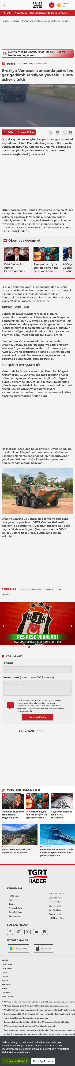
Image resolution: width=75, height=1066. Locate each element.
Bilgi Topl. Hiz (55, 906)
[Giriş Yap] (52, 5)
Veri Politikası (55, 910)
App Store (45, 948)
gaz (68, 220)
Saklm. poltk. (14, 916)
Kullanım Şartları (56, 894)
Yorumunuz (28, 677)
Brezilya (19, 217)
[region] (37, 1051)
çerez (60, 1042)
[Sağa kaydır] (69, 260)
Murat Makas (27, 132)
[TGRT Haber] (37, 5)
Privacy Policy (55, 902)
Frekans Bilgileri (16, 908)
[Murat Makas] (4, 132)
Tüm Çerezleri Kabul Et (15, 1061)
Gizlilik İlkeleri (55, 898)
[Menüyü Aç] (9, 5)
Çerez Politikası (15, 912)
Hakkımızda (14, 896)
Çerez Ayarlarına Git (43, 1061)
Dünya (16, 21)
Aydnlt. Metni (55, 914)
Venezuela (36, 217)
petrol (58, 220)
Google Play (21, 948)
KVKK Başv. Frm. (56, 918)
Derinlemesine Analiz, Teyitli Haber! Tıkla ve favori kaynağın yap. (36, 53)
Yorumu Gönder (37, 717)
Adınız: (8, 663)
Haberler (6, 21)
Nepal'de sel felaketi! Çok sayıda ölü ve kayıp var (41, 13)
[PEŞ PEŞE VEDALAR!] (37, 623)
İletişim (12, 904)
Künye (11, 900)
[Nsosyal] (70, 132)
